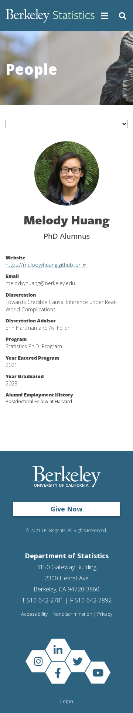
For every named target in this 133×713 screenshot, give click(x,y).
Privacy (104, 614)
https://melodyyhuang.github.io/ (43, 264)
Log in (66, 701)
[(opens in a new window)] (58, 649)
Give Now (66, 508)
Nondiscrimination (72, 614)
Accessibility (34, 614)
